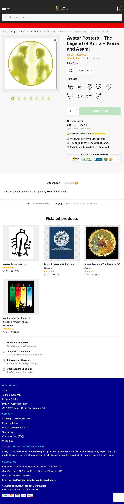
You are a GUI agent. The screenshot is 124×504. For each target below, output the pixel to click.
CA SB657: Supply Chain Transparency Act (23, 408)
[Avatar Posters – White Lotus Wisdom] (62, 243)
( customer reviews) (91, 58)
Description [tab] (53, 183)
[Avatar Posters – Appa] (21, 243)
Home (5, 31)
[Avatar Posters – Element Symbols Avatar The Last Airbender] (21, 297)
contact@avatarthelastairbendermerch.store (32, 480)
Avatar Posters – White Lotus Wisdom (59, 266)
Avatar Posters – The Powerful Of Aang (102, 266)
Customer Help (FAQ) (13, 436)
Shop (12, 31)
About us (6, 390)
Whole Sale (7, 441)
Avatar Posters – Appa (15, 264)
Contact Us (7, 432)
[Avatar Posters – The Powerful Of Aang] (102, 243)
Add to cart (100, 111)
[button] (55, 39)
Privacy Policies (10, 399)
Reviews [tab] (69, 183)
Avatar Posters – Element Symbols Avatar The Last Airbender (16, 322)
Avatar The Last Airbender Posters (34, 31)
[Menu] (4, 9)
